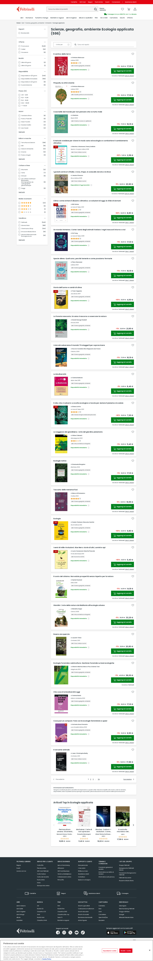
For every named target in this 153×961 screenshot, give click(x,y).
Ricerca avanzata (103, 9)
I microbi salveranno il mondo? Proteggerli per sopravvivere (79, 345)
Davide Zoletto (26, 125)
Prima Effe (61, 880)
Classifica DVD (62, 911)
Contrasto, (74, 640)
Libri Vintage (20, 914)
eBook (18, 917)
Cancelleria (102, 914)
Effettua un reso (83, 871)
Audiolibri (19, 920)
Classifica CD (41, 911)
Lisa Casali (24, 128)
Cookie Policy (46, 959)
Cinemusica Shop (27, 228)
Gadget (121, 914)
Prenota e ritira (41, 868)
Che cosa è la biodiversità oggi (66, 692)
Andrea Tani (95, 666)
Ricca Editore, (75, 178)
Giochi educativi (83, 911)
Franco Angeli (25, 155)
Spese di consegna (84, 880)
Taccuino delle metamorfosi (65, 490)
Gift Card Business (63, 871)
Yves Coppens (77, 291)
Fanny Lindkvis (90, 146)
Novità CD (40, 909)
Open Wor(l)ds (103, 917)
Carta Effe (40, 865)
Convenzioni (116, 2)
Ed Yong (75, 233)
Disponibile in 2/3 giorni (29, 82)
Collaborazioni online (64, 877)
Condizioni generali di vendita (106, 868)
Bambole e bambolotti (85, 917)
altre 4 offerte (129, 396)
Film (59, 906)
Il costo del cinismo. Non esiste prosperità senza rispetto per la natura (83, 576)
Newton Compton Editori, (78, 149)
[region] (76, 950)
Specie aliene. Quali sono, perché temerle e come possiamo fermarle (82, 258)
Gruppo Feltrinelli (124, 865)
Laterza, (73, 60)
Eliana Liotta (76, 406)
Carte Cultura (41, 874)
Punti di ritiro (99, 2)
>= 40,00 (24, 106)
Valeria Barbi (76, 695)
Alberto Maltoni (77, 666)
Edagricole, (74, 669)
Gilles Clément (77, 435)
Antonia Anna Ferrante (80, 724)
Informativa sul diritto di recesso (106, 873)
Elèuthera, (74, 467)
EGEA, (72, 583)
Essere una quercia (61, 634)
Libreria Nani (25, 225)
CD (38, 906)
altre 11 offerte (129, 105)
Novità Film (61, 909)
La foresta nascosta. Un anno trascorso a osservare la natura (79, 316)
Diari (100, 909)
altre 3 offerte (129, 133)
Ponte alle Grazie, (76, 554)
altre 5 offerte (129, 309)
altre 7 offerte (129, 222)
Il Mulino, (73, 351)
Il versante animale (61, 750)
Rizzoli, (72, 118)
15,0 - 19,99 (24, 100)
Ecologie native (59, 461)
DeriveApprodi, (75, 438)
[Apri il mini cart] (129, 9)
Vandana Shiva (26, 115)
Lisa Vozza (96, 349)
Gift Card (83, 2)
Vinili (38, 914)
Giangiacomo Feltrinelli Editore (126, 869)
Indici (39, 883)
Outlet (23, 49)
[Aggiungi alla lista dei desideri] (133, 54)
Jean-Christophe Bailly (80, 753)
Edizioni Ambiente (27, 149)
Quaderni (101, 920)
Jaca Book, (74, 294)
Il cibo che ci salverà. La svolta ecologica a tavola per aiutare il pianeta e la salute (88, 403)
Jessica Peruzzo (77, 175)
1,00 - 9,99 (24, 95)
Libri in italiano (21, 906)
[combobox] (72, 9)
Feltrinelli (24, 222)
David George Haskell (79, 320)
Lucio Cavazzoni (77, 551)
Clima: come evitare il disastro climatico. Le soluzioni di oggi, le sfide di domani (87, 201)
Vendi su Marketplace (64, 874)
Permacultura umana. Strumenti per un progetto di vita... (64, 830)
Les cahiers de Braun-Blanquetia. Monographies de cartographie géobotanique (28, 182)
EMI (22, 146)
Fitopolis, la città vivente (63, 83)
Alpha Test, (74, 380)
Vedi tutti (22, 132)
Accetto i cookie (126, 951)
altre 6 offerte (129, 165)
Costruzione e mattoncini (86, 909)
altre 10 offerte (129, 194)
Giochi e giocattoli (84, 906)
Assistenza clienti (130, 2)
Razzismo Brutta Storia (126, 880)
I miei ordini (81, 868)
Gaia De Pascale (89, 551)
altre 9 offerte (129, 454)
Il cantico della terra (62, 54)
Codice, (73, 496)
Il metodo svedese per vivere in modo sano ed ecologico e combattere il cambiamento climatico (90, 142)
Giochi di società (83, 914)
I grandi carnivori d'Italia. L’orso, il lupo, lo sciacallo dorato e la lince (82, 172)
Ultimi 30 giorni (26, 65)
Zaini (100, 911)
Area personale (83, 865)
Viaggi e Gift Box (124, 911)
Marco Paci (87, 666)
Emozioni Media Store (28, 232)
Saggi (23, 188)
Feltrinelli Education (125, 878)
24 (99, 779)
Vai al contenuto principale (25, 2)
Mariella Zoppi (77, 609)
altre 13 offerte (129, 76)
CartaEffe (74, 2)
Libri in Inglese (21, 911)
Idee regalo (122, 906)
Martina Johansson (78, 146)
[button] (95, 9)
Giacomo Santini (88, 522)
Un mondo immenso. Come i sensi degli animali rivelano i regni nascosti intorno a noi (89, 230)
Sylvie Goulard (77, 580)
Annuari (23, 176)
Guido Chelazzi (77, 522)
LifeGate (75, 115)
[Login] (135, 9)
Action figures (82, 920)
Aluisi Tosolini (25, 122)
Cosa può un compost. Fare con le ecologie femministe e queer (80, 721)
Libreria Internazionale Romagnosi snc (28, 235)
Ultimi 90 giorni (26, 62)
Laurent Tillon (76, 638)
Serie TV (60, 917)
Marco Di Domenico (78, 493)
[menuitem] (22, 18)
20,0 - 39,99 (25, 103)
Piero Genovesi (77, 262)
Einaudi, (73, 322)
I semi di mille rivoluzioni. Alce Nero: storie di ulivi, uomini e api (79, 547)
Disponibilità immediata (29, 79)
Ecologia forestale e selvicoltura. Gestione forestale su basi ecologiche (83, 663)
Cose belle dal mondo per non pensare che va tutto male (77, 112)
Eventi (107, 2)
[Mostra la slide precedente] (53, 825)
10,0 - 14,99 (24, 97)
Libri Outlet (20, 909)
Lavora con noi (21, 871)
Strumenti (24, 169)
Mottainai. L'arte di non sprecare (84, 830)
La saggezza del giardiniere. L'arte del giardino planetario (78, 432)
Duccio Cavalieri (77, 349)
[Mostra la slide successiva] (133, 825)
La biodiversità (59, 374)
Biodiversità (25, 33)
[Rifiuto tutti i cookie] (149, 950)
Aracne (23, 152)
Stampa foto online (43, 885)
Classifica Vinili (42, 920)
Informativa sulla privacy (107, 877)
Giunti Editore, (75, 525)
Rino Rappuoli (88, 349)
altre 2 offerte (129, 627)
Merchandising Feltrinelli (126, 909)
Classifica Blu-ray (63, 914)
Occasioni (24, 52)
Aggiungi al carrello (124, 71)
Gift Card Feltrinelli (43, 871)
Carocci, (73, 611)
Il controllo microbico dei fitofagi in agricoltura (123, 830)
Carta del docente (43, 877)
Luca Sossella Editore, (77, 727)
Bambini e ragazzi (63, 920)
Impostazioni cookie (109, 951)
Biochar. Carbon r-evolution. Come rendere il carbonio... (103, 830)
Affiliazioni (61, 868)
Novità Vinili (40, 917)
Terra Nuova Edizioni (28, 142)
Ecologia (57, 519)
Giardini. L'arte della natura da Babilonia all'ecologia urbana (79, 605)
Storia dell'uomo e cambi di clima (67, 287)
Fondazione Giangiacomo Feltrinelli (127, 874)
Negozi (90, 2)
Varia (23, 173)
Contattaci (81, 877)
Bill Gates (75, 204)
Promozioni (25, 46)
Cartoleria (102, 906)
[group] (106, 14)
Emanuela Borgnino (78, 464)
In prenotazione (26, 85)
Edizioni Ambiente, (76, 698)
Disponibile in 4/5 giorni (29, 75)
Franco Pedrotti (26, 119)
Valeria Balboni (77, 378)
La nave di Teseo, (76, 207)
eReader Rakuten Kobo (126, 917)
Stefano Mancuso (78, 57)
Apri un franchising (64, 865)
